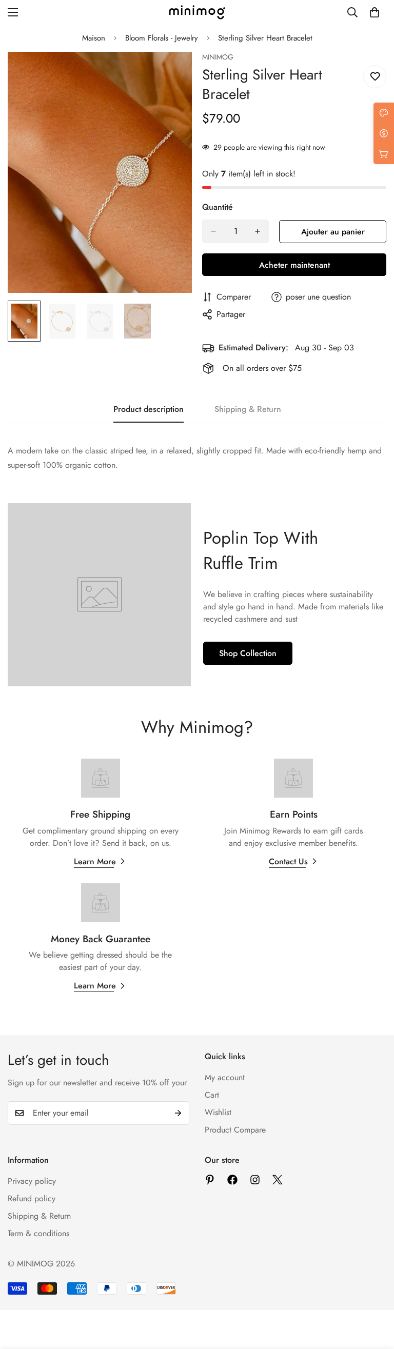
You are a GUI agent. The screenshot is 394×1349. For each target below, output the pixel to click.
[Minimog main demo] (197, 12)
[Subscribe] (178, 1113)
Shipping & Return (39, 1216)
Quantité (217, 207)
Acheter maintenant (294, 265)
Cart (212, 1095)
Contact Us (288, 861)
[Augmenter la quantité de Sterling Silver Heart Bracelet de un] (257, 231)
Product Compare (235, 1130)
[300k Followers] (232, 1180)
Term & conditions (38, 1233)
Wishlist (218, 1112)
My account (225, 1077)
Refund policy (31, 1198)
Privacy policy (32, 1181)
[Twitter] (277, 1180)
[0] (374, 12)
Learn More (95, 861)
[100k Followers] (255, 1180)
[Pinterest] (210, 1180)
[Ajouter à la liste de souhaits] (374, 76)
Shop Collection (248, 653)
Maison (93, 38)
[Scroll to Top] (374, 1293)
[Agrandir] (170, 73)
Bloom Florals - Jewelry (161, 38)
